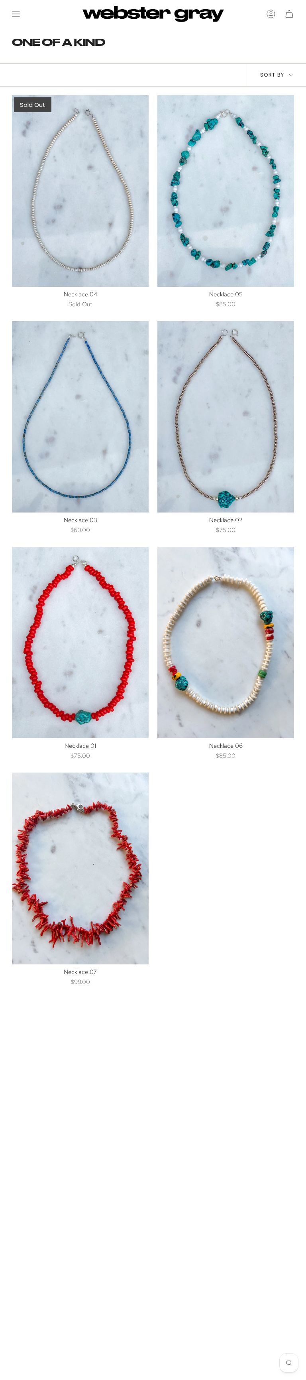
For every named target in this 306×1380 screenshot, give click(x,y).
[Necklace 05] (225, 191)
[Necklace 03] (80, 417)
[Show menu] (16, 14)
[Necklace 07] (80, 868)
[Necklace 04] (80, 191)
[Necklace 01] (80, 642)
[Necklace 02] (225, 417)
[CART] (289, 14)
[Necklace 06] (225, 642)
